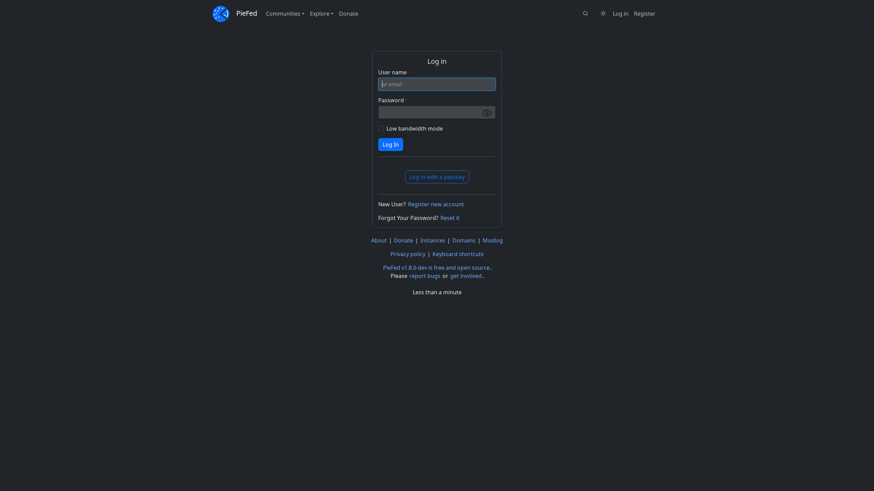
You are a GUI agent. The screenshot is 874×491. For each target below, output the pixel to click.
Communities (283, 13)
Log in (621, 13)
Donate (348, 13)
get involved (466, 276)
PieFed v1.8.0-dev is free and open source (436, 267)
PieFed (246, 13)
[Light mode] (603, 13)
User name (392, 72)
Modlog (493, 240)
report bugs (424, 276)
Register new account (436, 204)
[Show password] (487, 113)
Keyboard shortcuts (458, 254)
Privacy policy (408, 254)
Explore (319, 13)
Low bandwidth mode (414, 128)
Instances (432, 240)
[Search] (585, 13)
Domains (464, 240)
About (379, 240)
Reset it (450, 218)
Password (391, 100)
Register (645, 13)
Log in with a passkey (437, 177)
